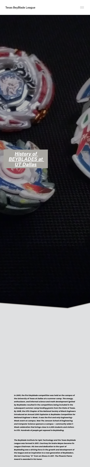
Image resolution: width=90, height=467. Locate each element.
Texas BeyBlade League (20, 7)
